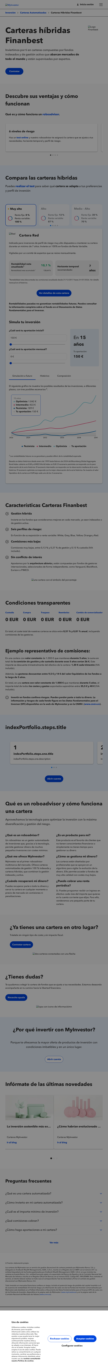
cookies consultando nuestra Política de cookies (26, 1359)
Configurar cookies (72, 1345)
